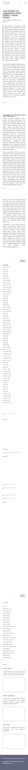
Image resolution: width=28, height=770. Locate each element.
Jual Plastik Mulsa (7, 574)
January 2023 (6, 349)
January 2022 (6, 371)
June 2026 (5, 271)
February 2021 (6, 393)
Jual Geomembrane (8, 559)
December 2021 (7, 373)
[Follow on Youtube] (12, 473)
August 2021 (6, 380)
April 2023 (5, 342)
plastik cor (17, 53)
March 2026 (6, 278)
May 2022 (5, 367)
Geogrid (5, 434)
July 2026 (5, 269)
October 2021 (6, 378)
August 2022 (6, 360)
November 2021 (7, 376)
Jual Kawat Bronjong (8, 566)
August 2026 (6, 267)
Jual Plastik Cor (7, 568)
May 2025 (5, 300)
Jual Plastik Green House (9, 570)
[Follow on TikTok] (7, 473)
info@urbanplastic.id (11, 247)
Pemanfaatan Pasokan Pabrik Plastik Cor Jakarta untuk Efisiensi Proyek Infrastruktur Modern (14, 521)
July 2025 (5, 296)
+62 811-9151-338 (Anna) (9, 463)
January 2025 (6, 309)
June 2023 (5, 338)
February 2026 (6, 280)
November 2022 (7, 353)
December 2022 (7, 351)
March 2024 (6, 318)
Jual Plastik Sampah (8, 577)
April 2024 (5, 316)
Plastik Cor (5, 423)
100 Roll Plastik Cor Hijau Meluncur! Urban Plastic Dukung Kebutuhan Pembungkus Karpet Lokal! (14, 530)
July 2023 (5, 336)
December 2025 (7, 285)
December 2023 (7, 325)
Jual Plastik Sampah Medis (10, 579)
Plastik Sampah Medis (8, 426)
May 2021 (5, 387)
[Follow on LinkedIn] (4, 473)
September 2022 (7, 358)
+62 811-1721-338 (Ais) (8, 465)
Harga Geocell (6, 541)
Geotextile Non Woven (8, 442)
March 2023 (6, 345)
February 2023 (6, 347)
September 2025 (7, 291)
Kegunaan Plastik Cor (8, 586)
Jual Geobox (6, 550)
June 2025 (5, 298)
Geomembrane (7, 429)
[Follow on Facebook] (10, 473)
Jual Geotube (6, 563)
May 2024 (5, 314)
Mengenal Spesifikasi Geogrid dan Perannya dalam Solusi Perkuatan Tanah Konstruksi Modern (14, 509)
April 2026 (5, 276)
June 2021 (5, 385)
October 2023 (6, 329)
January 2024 (6, 322)
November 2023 (7, 327)
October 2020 (6, 400)
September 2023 (7, 331)
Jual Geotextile (7, 561)
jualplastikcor (8, 20)
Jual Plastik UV (6, 581)
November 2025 (7, 287)
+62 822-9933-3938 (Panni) (10, 460)
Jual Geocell (6, 552)
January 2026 (6, 282)
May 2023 (5, 340)
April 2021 (5, 389)
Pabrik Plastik (6, 588)
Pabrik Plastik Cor (7, 590)
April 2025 (5, 302)
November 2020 (7, 398)
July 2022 (5, 362)
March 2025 (6, 305)
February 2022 (6, 369)
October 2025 (6, 289)
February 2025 (6, 307)
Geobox (5, 437)
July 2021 (5, 382)
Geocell (5, 431)
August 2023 (6, 333)
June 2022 (5, 365)
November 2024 (7, 311)
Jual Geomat (6, 557)
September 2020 (7, 402)
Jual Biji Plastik (6, 546)
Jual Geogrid (6, 554)
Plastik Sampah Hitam (8, 445)
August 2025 (6, 294)
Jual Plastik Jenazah (8, 572)
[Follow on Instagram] (15, 473)
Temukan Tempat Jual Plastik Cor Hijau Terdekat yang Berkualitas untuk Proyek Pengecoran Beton (14, 515)
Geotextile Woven (7, 440)
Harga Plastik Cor (7, 543)
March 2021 (6, 391)
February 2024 (6, 320)
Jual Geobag (6, 548)
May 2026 (5, 274)
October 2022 (6, 356)
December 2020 (7, 396)
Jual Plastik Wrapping (8, 583)
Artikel (4, 539)
